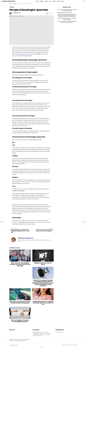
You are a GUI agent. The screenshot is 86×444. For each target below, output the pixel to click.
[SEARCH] (84, 1)
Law (46, 334)
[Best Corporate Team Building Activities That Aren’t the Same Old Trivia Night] (20, 256)
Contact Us (75, 345)
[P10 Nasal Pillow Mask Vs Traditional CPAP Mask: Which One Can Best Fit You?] (43, 294)
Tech (50, 1)
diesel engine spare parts (26, 55)
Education (46, 332)
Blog (62, 1)
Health (58, 1)
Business (42, 1)
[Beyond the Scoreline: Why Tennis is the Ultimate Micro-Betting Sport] (20, 294)
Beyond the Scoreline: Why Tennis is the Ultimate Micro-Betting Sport (20, 302)
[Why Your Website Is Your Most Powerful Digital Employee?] (20, 313)
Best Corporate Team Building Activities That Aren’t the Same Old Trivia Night (20, 264)
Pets (49, 334)
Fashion (41, 333)
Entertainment (20, 299)
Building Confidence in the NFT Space (43, 263)
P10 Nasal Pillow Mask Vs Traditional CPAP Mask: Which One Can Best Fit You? (43, 303)
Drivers (42, 332)
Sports (35, 335)
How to (43, 334)
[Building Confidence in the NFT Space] (43, 256)
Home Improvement (37, 334)
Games (54, 1)
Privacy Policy (64, 345)
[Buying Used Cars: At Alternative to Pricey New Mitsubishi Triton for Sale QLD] (1, 222)
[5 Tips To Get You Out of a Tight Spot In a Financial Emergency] (84, 222)
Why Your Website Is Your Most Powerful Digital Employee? (20, 320)
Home (37, 1)
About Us (69, 345)
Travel (46, 1)
